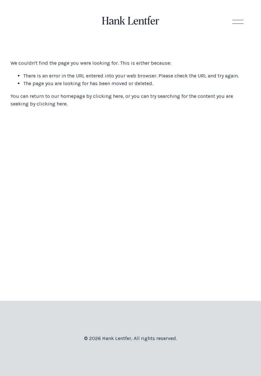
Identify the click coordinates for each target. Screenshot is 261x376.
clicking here (108, 96)
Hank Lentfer (130, 21)
